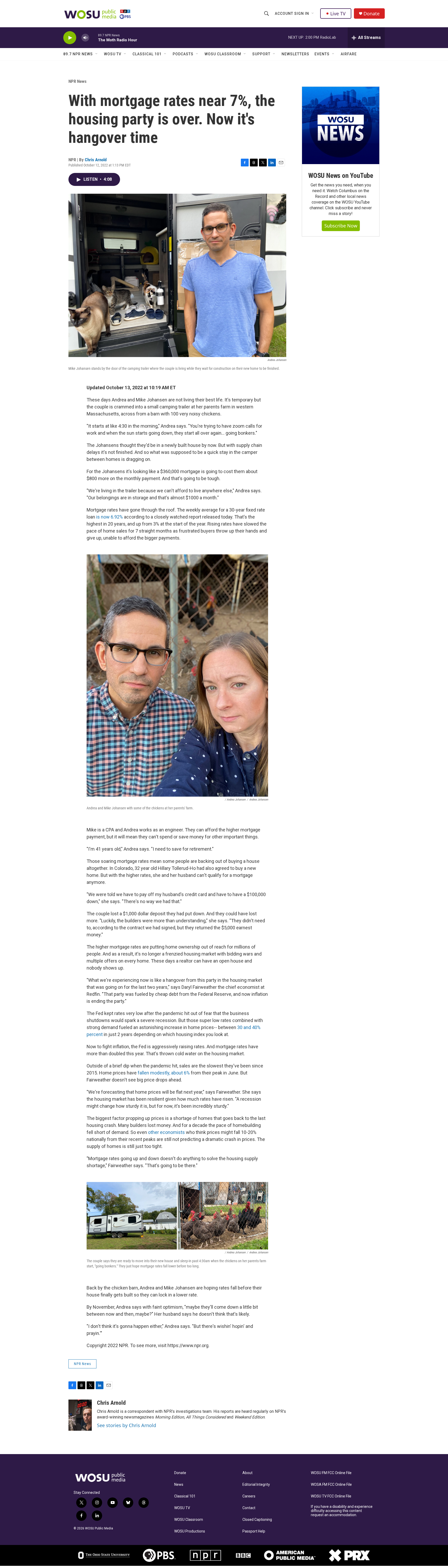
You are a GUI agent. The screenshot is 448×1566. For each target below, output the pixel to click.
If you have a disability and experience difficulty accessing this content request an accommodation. (342, 1511)
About (247, 1473)
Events (322, 54)
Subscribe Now (340, 226)
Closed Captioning (257, 1520)
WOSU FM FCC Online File (331, 1473)
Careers (248, 1496)
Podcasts (183, 54)
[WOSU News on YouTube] (340, 125)
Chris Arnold (96, 159)
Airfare (349, 54)
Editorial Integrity (256, 1485)
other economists (166, 1132)
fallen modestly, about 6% (164, 1073)
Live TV (338, 13)
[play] (70, 38)
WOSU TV (112, 54)
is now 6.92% (109, 517)
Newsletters (295, 54)
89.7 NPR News (78, 54)
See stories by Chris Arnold (126, 1425)
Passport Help (253, 1531)
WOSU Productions (189, 1531)
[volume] (85, 38)
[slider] (93, 37)
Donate (371, 13)
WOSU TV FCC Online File (331, 1496)
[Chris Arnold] (80, 1415)
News (178, 1485)
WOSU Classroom (223, 54)
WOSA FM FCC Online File (331, 1485)
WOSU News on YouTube (340, 175)
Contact (248, 1508)
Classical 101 (147, 54)
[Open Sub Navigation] (313, 13)
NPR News (77, 81)
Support (261, 54)
